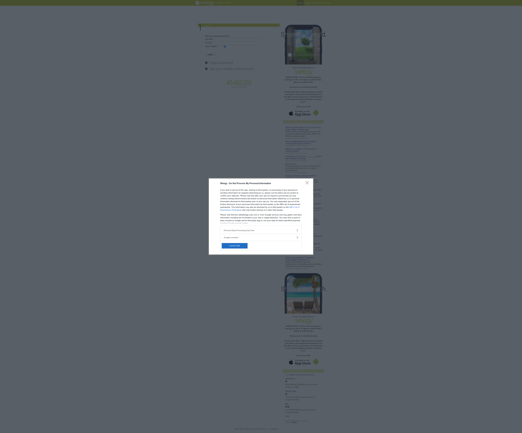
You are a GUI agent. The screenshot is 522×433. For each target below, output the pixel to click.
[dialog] (261, 216)
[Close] (308, 183)
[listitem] (261, 230)
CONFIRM (234, 246)
